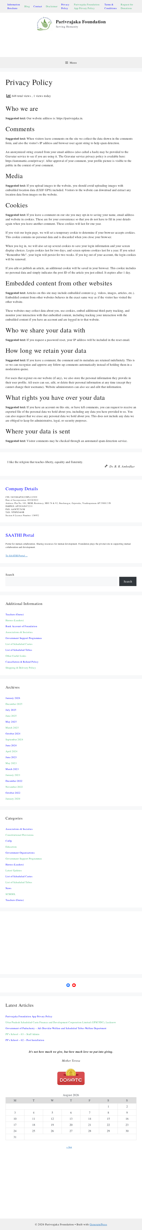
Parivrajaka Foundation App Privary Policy (86, 6)
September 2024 (14, 739)
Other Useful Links (16, 655)
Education (11, 846)
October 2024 (13, 733)
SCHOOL (11, 894)
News (8, 888)
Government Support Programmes (24, 638)
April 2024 (11, 751)
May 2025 (11, 721)
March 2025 (12, 727)
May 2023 (11, 763)
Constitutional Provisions (20, 835)
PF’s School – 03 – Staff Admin (22, 1034)
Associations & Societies (19, 632)
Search (10, 574)
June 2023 (11, 757)
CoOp (9, 840)
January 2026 (13, 698)
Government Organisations (20, 852)
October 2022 (13, 792)
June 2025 (11, 715)
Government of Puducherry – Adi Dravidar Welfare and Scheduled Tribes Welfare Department (56, 1028)
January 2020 (13, 798)
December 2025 (14, 704)
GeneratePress (98, 1224)
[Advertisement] (73, 44)
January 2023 (13, 775)
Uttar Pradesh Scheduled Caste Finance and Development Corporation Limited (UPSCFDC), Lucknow (61, 1022)
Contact (37, 6)
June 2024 (11, 745)
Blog (27, 6)
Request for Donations (127, 6)
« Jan (69, 1147)
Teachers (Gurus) (15, 614)
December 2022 (14, 781)
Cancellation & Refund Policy (22, 661)
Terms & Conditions (110, 6)
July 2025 (11, 709)
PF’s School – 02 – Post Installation (25, 1040)
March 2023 (12, 769)
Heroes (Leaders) (15, 620)
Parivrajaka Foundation (81, 21)
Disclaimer (52, 6)
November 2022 (14, 786)
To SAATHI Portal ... (17, 555)
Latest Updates (14, 870)
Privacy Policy (65, 6)
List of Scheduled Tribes (19, 650)
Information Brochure (13, 6)
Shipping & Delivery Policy (21, 667)
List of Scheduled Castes (19, 644)
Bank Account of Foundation (21, 626)
